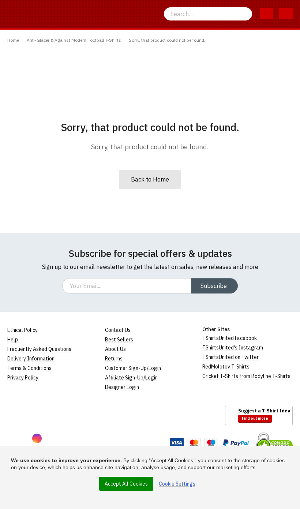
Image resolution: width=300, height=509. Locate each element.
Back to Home (150, 179)
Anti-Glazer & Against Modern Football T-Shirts (74, 40)
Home (13, 40)
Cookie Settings (177, 483)
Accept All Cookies (126, 483)
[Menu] (286, 14)
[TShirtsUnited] (35, 415)
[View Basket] (266, 14)
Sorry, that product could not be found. (167, 40)
